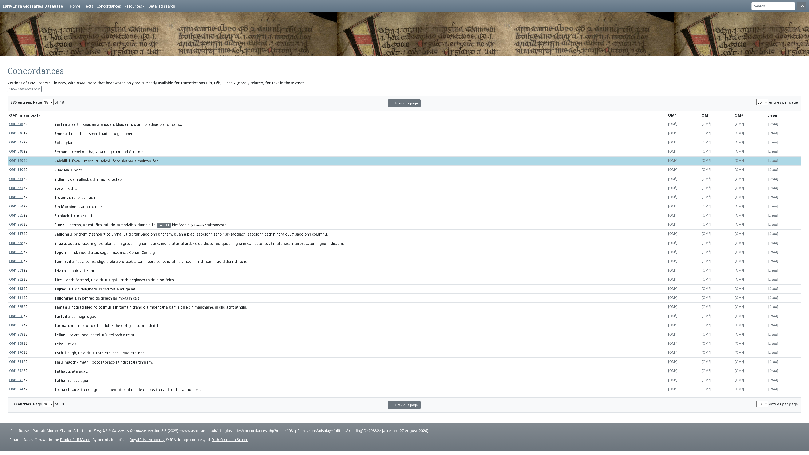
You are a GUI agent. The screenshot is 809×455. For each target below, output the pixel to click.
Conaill (135, 252)
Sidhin (60, 179)
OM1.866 (16, 316)
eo (218, 243)
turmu (142, 325)
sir (227, 234)
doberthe (112, 325)
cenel (76, 151)
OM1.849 (16, 160)
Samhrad (62, 261)
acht (230, 307)
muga (125, 289)
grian (68, 142)
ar (83, 206)
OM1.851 (16, 179)
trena (160, 389)
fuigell (117, 133)
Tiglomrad (63, 298)
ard (188, 243)
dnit (152, 325)
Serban (60, 151)
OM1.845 (16, 124)
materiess (281, 243)
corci (140, 151)
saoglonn (205, 234)
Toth (58, 352)
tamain (125, 307)
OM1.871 (16, 362)
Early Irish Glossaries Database (33, 6)
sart (75, 124)
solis (166, 261)
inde (82, 252)
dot (124, 325)
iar (115, 298)
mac (115, 252)
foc (80, 261)
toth (100, 352)
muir (74, 270)
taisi (88, 215)
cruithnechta (216, 224)
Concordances (108, 6)
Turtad (60, 316)
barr (172, 307)
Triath (60, 270)
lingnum (142, 243)
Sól (57, 142)
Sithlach (61, 215)
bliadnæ (151, 124)
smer (93, 133)
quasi (72, 243)
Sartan (60, 124)
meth (84, 362)
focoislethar (123, 160)
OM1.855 (16, 215)
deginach (137, 279)
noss (196, 389)
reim (130, 334)
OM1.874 (16, 389)
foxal (76, 160)
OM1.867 (16, 325)
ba (101, 151)
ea (249, 243)
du (287, 234)
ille (185, 307)
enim (117, 243)
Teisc (58, 343)
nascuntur (260, 243)
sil (80, 243)
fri (154, 224)
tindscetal (126, 362)
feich (169, 279)
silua (199, 243)
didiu (226, 261)
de (140, 389)
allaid (83, 179)
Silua (58, 243)
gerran (75, 224)
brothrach (86, 197)
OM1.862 (16, 279)
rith (201, 261)
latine (154, 243)
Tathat (60, 371)
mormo (77, 325)
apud (186, 389)
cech (268, 234)
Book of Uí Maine (75, 439)
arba (89, 151)
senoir (97, 234)
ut (80, 133)
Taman (60, 307)
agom (85, 380)
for (168, 124)
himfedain (181, 224)
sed (106, 289)
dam (74, 179)
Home (75, 6)
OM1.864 (16, 298)
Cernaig (148, 252)
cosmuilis (106, 307)
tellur (101, 334)
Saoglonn (149, 234)
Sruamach (63, 197)
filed (88, 307)
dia (146, 307)
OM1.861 (16, 270)
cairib (176, 124)
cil (182, 243)
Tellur (59, 334)
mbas (123, 298)
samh (142, 261)
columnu (319, 234)
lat (133, 289)
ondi (85, 334)
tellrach (115, 334)
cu (97, 160)
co (115, 151)
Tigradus (62, 289)
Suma (59, 224)
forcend (82, 279)
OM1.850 (16, 169)
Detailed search (161, 6)
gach (70, 279)
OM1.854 (16, 206)
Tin (57, 362)
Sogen (60, 252)
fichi (99, 224)
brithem (81, 234)
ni (216, 307)
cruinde (95, 206)
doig (108, 151)
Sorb (58, 188)
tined (128, 133)
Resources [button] (133, 6)
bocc (96, 362)
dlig (222, 307)
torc (92, 270)
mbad (123, 151)
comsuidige (95, 261)
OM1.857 (16, 234)
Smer (59, 133)
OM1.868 (16, 334)
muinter (144, 160)
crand (137, 307)
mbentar (157, 307)
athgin (240, 307)
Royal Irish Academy (147, 439)
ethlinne (112, 352)
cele (136, 298)
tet (113, 289)
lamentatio (115, 389)
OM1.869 (16, 343)
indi (164, 243)
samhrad (213, 261)
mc (124, 252)
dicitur (134, 234)
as (92, 334)
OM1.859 (16, 252)
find (73, 252)
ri (274, 234)
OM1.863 (16, 288)
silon (108, 243)
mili (107, 224)
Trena (59, 389)
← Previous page (404, 103)
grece (128, 243)
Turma (60, 325)
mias (72, 343)
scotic (130, 261)
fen (155, 160)
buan (178, 234)
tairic (150, 279)
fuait (103, 133)
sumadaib (124, 224)
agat (83, 371)
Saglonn (61, 234)
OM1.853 (16, 197)
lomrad (88, 298)
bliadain (122, 124)
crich (124, 279)
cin (77, 289)
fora (280, 234)
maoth (70, 362)
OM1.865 (16, 307)
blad (191, 234)
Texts (88, 6)
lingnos (96, 243)
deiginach (89, 289)
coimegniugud (84, 316)
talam (75, 334)
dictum (337, 243)
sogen (105, 252)
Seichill (60, 160)
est (85, 133)
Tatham (61, 380)
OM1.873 (16, 380)
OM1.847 (16, 142)
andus (106, 124)
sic (180, 307)
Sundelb (61, 170)
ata (75, 371)
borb (78, 170)
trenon (87, 389)
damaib (144, 224)
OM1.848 (16, 151)
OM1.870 (16, 352)
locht (71, 188)
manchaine (203, 307)
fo (96, 307)
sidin (94, 179)
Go (802, 6)
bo (162, 279)
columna (114, 234)
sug (126, 352)
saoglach (238, 234)
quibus (149, 389)
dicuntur (173, 389)
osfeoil (117, 179)
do (113, 224)
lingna (237, 243)
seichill (105, 160)
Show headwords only (24, 89)
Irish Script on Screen (230, 439)
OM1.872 (16, 371)
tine (72, 133)
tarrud (198, 225)
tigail (113, 279)
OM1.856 (16, 224)
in (133, 151)
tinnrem (145, 362)
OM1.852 (16, 188)
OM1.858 (16, 243)
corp (78, 215)
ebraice (154, 261)
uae (86, 243)
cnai (86, 124)
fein (160, 325)
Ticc (58, 279)
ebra (114, 261)
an (94, 124)
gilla (132, 325)
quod (226, 243)
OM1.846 (16, 133)
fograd (78, 307)
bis (161, 124)
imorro (105, 179)
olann (138, 124)
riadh (189, 261)
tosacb (109, 362)
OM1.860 (16, 261)
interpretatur (303, 243)
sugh (72, 352)
